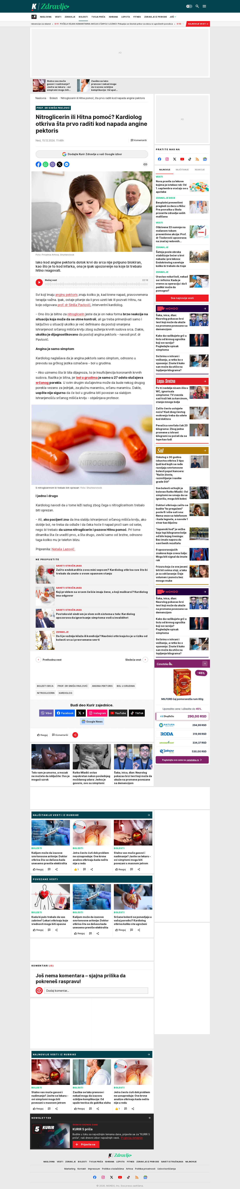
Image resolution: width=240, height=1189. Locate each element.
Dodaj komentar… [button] (57, 990)
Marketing (69, 1168)
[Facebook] (159, 159)
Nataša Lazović (63, 549)
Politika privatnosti (145, 1168)
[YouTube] (182, 159)
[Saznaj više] (149, 1118)
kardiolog (65, 692)
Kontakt (81, 1168)
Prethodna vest (52, 659)
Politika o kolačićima (113, 1168)
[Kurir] (50, 6)
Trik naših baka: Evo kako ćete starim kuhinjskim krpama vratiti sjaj (176, 24)
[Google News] (205, 159)
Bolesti (54, 98)
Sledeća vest (133, 659)
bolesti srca (45, 685)
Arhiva (129, 1168)
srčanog (42, 382)
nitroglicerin (76, 314)
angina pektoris (102, 685)
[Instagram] (167, 159)
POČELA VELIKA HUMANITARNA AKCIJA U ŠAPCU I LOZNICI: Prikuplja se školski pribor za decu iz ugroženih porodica (78, 24)
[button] (138, 140)
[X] (175, 159)
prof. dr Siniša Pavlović (74, 305)
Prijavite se (88, 1144)
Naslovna (40, 98)
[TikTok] (189, 159)
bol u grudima (87, 377)
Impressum (94, 1168)
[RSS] (197, 159)
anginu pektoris (66, 295)
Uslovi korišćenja (166, 1168)
